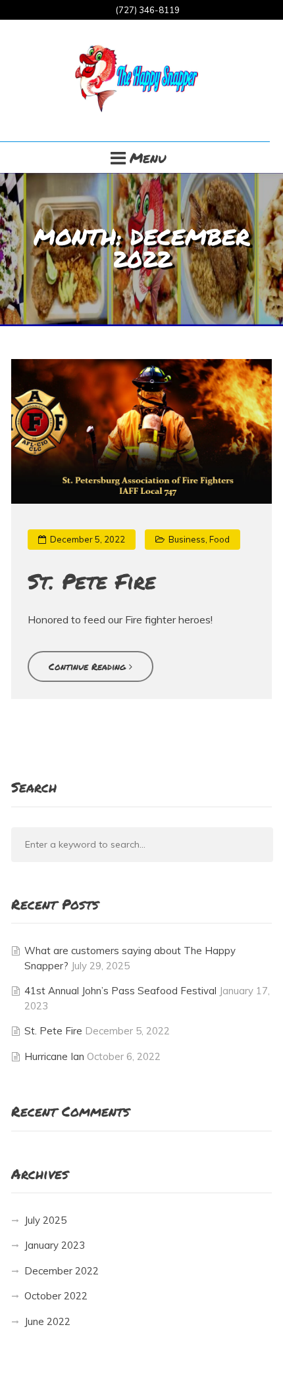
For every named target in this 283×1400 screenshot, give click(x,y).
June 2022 (47, 1321)
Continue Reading (89, 666)
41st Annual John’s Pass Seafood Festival (120, 990)
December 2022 (61, 1271)
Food (219, 539)
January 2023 (54, 1245)
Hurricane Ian (54, 1056)
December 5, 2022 (86, 539)
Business (186, 539)
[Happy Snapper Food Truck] (135, 80)
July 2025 (45, 1220)
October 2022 (56, 1296)
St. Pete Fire (92, 581)
